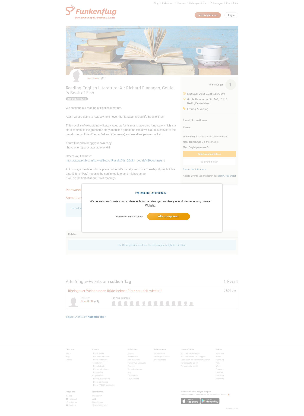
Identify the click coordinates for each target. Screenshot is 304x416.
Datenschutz (158, 192)
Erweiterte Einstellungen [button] (129, 216)
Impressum (142, 192)
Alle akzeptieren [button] (168, 216)
